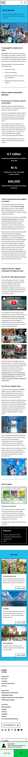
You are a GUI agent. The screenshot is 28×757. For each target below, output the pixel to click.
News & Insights (6, 707)
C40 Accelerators (8, 643)
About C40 (4, 678)
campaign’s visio (5, 372)
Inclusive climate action (9, 576)
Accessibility (5, 740)
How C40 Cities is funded (7, 683)
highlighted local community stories (16, 374)
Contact (4, 711)
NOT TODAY (7, 753)
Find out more (21, 588)
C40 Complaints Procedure (9, 719)
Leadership (4, 681)
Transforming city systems (8, 700)
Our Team (3, 686)
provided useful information (8, 376)
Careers (3, 709)
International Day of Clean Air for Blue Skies (12, 316)
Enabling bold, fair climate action (9, 692)
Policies (3, 716)
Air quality (6, 608)
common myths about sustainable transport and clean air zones (13, 379)
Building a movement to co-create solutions (12, 697)
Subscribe (4, 714)
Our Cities (4, 704)
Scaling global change (7, 695)
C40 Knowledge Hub (9, 725)
